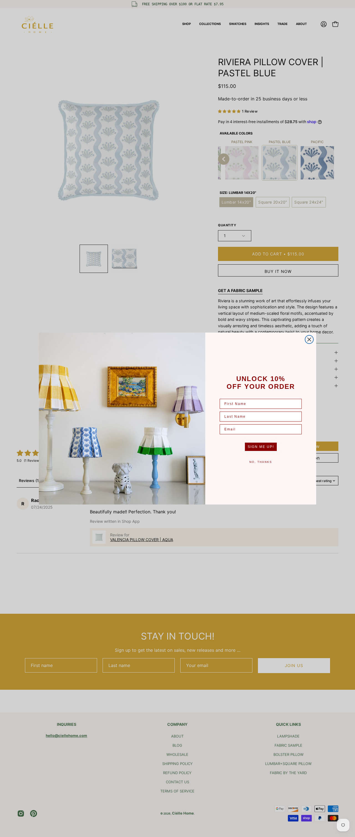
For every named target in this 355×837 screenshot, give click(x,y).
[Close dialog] (309, 339)
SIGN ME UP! (261, 447)
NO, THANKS (260, 461)
